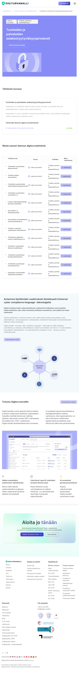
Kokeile (8, 588)
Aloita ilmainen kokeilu (12, 339)
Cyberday (31, 660)
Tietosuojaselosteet (8, 633)
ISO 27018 (51, 598)
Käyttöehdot (6, 630)
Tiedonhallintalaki (53, 576)
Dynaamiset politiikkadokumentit (69, 594)
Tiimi (7, 573)
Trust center (6, 621)
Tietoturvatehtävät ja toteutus (33, 569)
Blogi (3, 618)
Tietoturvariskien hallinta (68, 569)
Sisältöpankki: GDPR (8, 638)
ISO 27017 (51, 595)
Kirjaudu (8, 585)
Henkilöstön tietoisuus (66, 574)
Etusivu (8, 565)
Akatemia (5, 607)
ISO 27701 (51, 588)
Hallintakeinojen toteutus (68, 584)
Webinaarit (5, 610)
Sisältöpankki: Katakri (8, 641)
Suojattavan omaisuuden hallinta (69, 589)
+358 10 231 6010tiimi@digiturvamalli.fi (44, 608)
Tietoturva (9, 576)
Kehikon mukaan (53, 565)
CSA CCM (51, 585)
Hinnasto (8, 567)
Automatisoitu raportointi (34, 579)
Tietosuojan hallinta (69, 598)
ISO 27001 (51, 573)
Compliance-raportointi (67, 579)
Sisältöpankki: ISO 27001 (9, 636)
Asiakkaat (9, 570)
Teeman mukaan (68, 565)
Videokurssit (6, 624)
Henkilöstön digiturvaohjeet (35, 576)
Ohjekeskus (5, 615)
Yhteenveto (30, 565)
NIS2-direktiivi (52, 579)
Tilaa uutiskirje (6, 613)
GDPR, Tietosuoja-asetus (54, 592)
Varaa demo (9, 579)
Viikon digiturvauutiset (9, 627)
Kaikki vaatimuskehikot (53, 569)
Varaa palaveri (10, 582)
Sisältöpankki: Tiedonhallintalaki (10, 644)
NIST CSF (51, 582)
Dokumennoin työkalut (34, 573)
